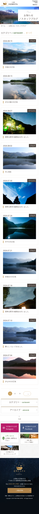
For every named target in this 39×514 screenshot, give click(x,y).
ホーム (3, 26)
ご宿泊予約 (19, 490)
